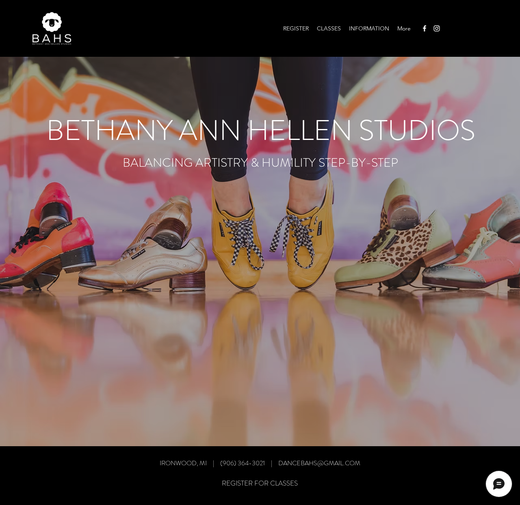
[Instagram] (437, 28)
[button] (329, 28)
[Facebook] (424, 28)
